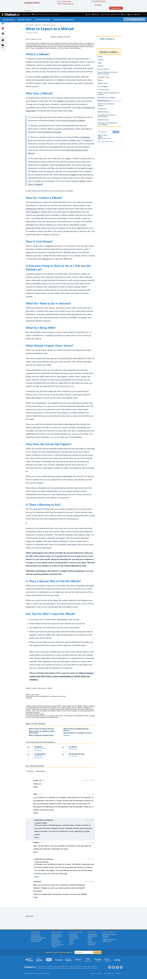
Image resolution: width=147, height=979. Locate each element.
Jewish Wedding (92, 936)
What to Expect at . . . (50, 25)
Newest (38, 771)
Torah (73, 968)
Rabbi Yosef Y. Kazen (61, 968)
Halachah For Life (105, 138)
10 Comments (38, 750)
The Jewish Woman (102, 136)
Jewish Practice (9, 19)
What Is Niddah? (35, 184)
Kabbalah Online (56, 943)
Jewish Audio (91, 944)
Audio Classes (68, 959)
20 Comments (38, 757)
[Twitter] (113, 967)
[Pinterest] (117, 967)
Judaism (78, 968)
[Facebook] (109, 967)
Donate (131, 14)
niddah (73, 174)
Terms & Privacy (109, 973)
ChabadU (59, 959)
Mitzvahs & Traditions (33, 25)
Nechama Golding (32, 33)
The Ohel (104, 938)
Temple (60, 101)
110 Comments (73, 749)
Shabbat (90, 938)
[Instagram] (121, 967)
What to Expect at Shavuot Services (41, 729)
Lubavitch (59, 966)
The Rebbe (105, 936)
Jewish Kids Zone (56, 941)
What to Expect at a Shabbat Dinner (41, 735)
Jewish (84, 968)
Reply (35, 787)
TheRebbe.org (55, 946)
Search (71, 941)
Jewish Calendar (73, 936)
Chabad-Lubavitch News (109, 939)
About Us (99, 973)
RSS (70, 944)
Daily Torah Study (74, 938)
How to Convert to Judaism (73, 120)
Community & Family (42, 19)
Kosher (90, 939)
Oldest (43, 771)
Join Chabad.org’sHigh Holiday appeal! (65, 2)
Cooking (88, 959)
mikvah (65, 65)
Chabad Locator (106, 941)
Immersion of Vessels (51, 132)
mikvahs (45, 77)
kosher (39, 541)
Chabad (54, 966)
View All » (66, 735)
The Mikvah (38, 747)
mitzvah (45, 259)
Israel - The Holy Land (57, 944)
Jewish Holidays (92, 934)
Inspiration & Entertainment (63, 19)
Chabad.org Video (56, 934)
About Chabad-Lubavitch (109, 934)
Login (89, 14)
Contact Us (119, 973)
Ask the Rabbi (106, 14)
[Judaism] (11, 14)
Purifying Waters (40, 754)
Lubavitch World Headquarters (89, 966)
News (78, 959)
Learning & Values (24, 19)
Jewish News (55, 938)
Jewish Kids (117, 959)
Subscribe (72, 939)
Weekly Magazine (36, 941)
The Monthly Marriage (76, 754)
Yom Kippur (85, 137)
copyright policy (53, 717)
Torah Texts (98, 959)
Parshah (90, 941)
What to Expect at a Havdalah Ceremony (77, 733)
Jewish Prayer (92, 943)
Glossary (71, 943)
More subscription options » (106, 141)
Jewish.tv (49, 959)
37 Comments (73, 756)
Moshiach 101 (55, 939)
